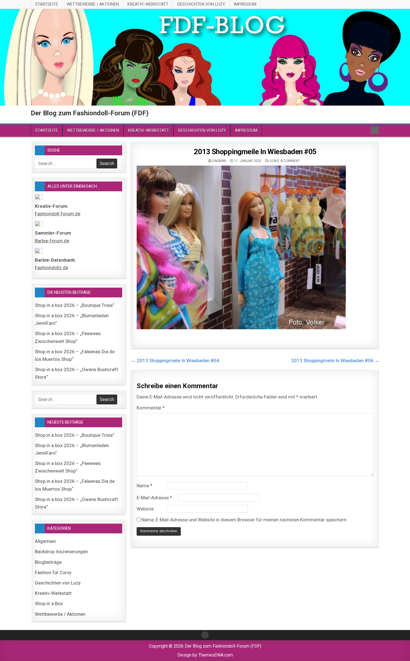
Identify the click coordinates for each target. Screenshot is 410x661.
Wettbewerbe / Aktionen (93, 4)
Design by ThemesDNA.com (205, 655)
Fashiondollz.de (51, 267)
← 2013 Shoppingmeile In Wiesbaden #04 (175, 360)
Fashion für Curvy (53, 572)
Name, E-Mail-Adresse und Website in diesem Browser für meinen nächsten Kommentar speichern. (244, 519)
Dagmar (219, 161)
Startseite (46, 4)
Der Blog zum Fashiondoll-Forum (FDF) (90, 113)
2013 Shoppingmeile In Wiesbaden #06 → (335, 360)
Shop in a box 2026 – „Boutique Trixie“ (74, 305)
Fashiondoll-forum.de (57, 213)
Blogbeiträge (48, 562)
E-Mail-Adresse (154, 497)
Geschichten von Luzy (201, 4)
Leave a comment (285, 161)
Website (145, 509)
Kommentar (151, 408)
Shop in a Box (49, 603)
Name (144, 485)
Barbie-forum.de (52, 241)
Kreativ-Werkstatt (147, 4)
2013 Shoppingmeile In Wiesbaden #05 (255, 151)
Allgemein (45, 541)
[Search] (375, 130)
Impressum (245, 4)
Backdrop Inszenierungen (61, 551)
